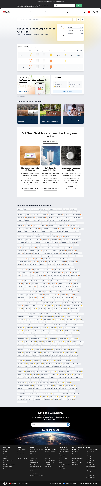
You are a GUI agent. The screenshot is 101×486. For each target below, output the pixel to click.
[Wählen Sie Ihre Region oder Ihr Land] (90, 12)
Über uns (5, 449)
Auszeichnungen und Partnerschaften (8, 465)
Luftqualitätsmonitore (78, 458)
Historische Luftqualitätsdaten (64, 455)
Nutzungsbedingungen (55, 483)
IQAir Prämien (20, 451)
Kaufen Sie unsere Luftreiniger (77, 463)
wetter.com (22, 96)
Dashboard (48, 466)
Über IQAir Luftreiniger (75, 453)
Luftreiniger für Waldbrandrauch (90, 476)
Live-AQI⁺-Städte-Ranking (64, 459)
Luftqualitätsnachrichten (37, 449)
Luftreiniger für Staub (92, 468)
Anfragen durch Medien (7, 457)
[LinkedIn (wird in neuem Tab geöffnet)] (57, 430)
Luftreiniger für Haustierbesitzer (90, 465)
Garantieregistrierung (22, 454)
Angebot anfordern (50, 454)
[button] (60, 84)
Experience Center (8, 468)
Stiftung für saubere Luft (8, 461)
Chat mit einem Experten (49, 457)
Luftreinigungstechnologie (37, 475)
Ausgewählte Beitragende (33, 459)
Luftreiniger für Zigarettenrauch (90, 461)
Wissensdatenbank (22, 456)
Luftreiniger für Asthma (90, 453)
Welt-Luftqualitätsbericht (64, 463)
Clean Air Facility (50, 460)
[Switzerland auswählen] (90, 12)
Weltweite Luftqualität (62, 467)
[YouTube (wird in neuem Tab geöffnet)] (50, 430)
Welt (18, 24)
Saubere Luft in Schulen (49, 463)
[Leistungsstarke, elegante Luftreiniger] (71, 156)
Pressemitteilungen (35, 473)
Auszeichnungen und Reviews (35, 470)
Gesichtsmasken (76, 456)
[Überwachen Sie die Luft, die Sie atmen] (30, 156)
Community (33, 451)
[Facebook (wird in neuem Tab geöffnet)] (43, 430)
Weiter (79, 5)
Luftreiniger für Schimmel (90, 457)
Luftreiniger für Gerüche (90, 472)
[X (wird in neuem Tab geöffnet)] (47, 430)
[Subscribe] (68, 424)
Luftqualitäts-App (64, 449)
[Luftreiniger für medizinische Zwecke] (50, 156)
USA (20, 24)
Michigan (24, 24)
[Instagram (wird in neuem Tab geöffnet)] (54, 430)
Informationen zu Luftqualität (35, 455)
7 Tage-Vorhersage (67, 91)
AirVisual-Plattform (64, 451)
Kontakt (5, 451)
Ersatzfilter (75, 460)
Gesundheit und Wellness (34, 463)
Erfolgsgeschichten (35, 466)
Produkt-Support (21, 449)
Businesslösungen (50, 451)
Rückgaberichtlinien (22, 458)
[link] (84, 11)
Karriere (5, 454)
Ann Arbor (28, 24)
